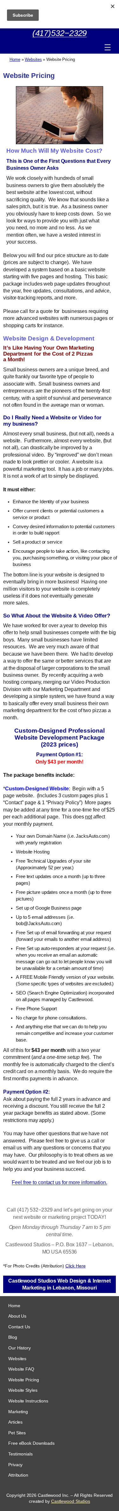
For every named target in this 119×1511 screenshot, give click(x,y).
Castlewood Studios (70, 1501)
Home (15, 59)
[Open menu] (107, 47)
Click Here (75, 1265)
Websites (33, 59)
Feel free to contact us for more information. (59, 1182)
